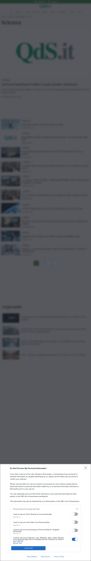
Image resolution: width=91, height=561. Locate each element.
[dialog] (45, 512)
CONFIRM (28, 548)
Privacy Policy (59, 556)
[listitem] (45, 509)
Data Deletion (32, 556)
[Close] (86, 468)
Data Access (45, 556)
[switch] (75, 514)
